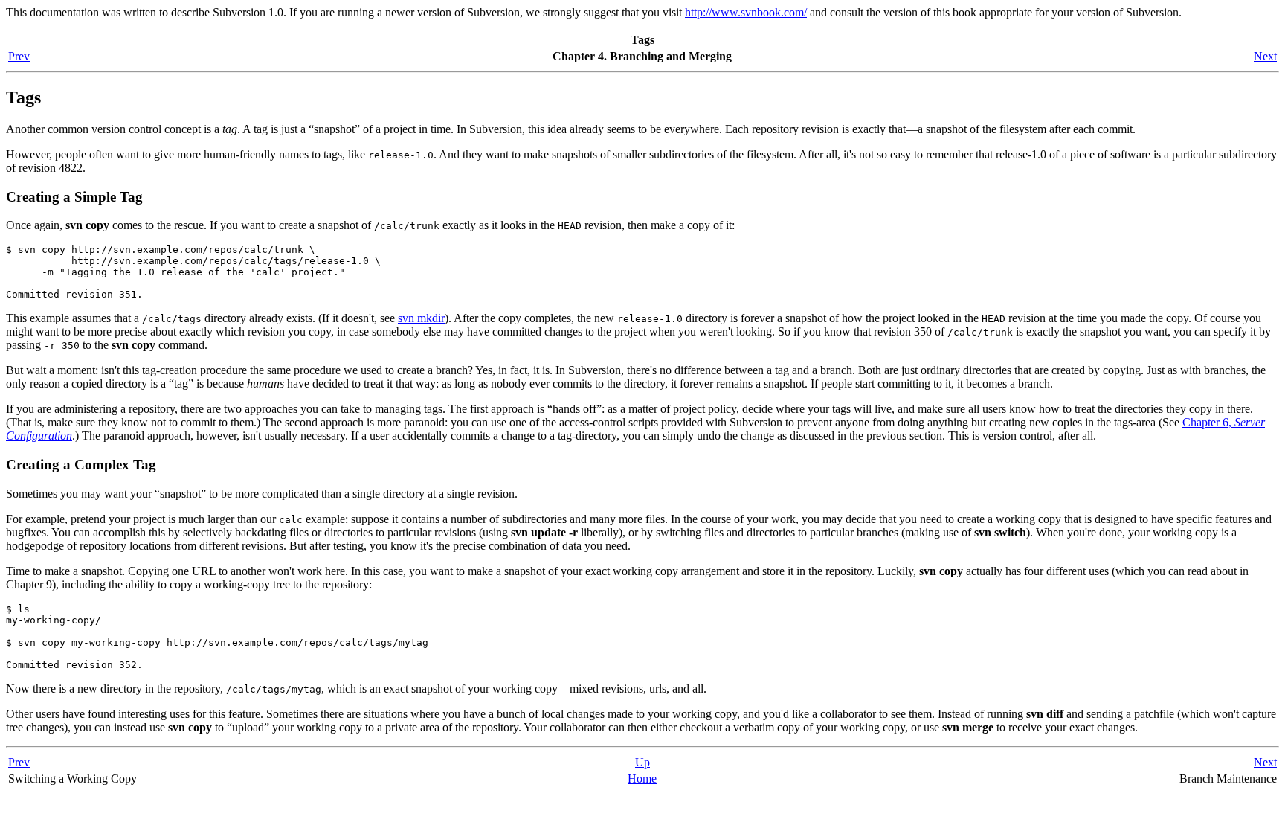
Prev (19, 56)
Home (642, 778)
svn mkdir (421, 318)
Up (642, 762)
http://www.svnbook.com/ (746, 12)
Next (1265, 56)
